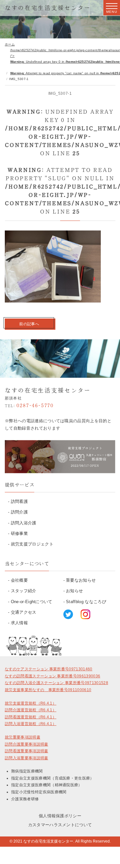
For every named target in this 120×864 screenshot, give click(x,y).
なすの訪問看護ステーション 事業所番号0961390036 (52, 676)
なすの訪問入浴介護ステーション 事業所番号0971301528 (56, 683)
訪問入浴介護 (23, 523)
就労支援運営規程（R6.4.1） (30, 703)
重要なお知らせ (81, 580)
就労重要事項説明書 (22, 737)
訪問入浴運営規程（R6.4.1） (30, 724)
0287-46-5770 (29, 405)
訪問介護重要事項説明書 (26, 744)
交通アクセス (23, 612)
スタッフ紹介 (23, 590)
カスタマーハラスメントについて (60, 825)
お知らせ (74, 590)
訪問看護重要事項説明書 (26, 751)
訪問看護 (19, 501)
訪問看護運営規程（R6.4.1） (30, 717)
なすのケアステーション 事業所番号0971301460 (48, 669)
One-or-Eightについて (31, 601)
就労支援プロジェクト (32, 544)
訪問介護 (19, 512)
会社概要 (19, 580)
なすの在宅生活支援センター (48, 8)
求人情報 (19, 622)
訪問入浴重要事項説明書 (26, 758)
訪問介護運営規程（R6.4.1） (30, 710)
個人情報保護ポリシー (60, 816)
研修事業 (19, 533)
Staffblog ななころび (86, 601)
